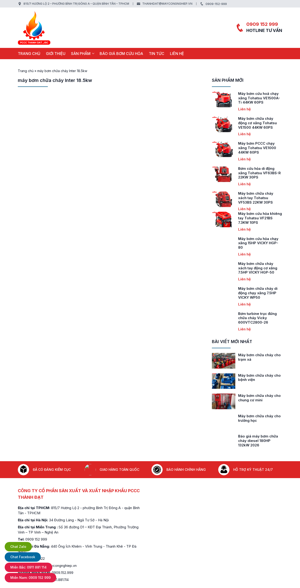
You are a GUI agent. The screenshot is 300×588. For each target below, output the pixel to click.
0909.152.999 (62, 572)
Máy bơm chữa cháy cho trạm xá (259, 357)
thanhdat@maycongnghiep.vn (167, 3)
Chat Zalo (18, 547)
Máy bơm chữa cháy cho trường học (259, 418)
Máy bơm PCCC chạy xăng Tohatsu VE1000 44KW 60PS (249, 148)
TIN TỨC (156, 53)
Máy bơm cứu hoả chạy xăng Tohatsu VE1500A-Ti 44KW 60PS (251, 98)
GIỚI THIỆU (55, 53)
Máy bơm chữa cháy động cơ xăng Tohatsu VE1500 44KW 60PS (249, 123)
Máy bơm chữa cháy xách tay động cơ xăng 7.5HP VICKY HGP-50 (249, 268)
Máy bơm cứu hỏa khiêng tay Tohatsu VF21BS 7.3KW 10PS (252, 218)
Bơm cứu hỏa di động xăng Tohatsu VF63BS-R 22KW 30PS (251, 173)
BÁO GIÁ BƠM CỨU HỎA (121, 53)
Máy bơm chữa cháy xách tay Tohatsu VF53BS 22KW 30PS (247, 198)
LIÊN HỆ (177, 53)
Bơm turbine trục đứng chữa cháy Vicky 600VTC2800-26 (249, 318)
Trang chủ (29, 53)
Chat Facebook (22, 557)
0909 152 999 (262, 24)
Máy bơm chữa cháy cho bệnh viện (259, 377)
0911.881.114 (60, 579)
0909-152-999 (216, 4)
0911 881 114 (28, 567)
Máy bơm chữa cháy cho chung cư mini (259, 397)
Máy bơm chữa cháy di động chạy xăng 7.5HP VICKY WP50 (249, 293)
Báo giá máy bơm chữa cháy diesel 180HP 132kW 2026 (258, 440)
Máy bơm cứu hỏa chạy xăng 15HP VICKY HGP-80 (250, 243)
